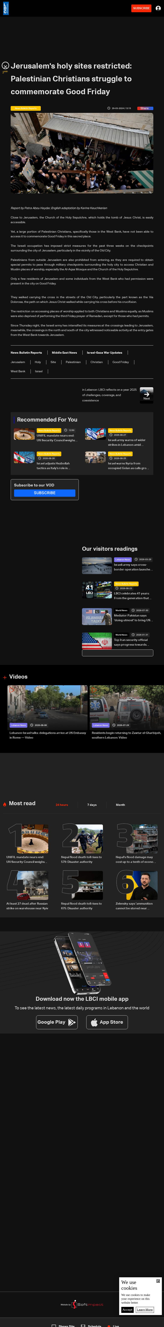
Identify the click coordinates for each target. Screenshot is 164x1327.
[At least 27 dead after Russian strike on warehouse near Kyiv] (27, 891)
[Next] (158, 712)
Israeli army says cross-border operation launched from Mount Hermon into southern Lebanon (133, 567)
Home (17, 1323)
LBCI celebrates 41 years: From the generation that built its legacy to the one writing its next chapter (131, 596)
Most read (22, 803)
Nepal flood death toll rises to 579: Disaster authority (81, 859)
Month (120, 804)
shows (118, 1323)
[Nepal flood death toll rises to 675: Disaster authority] (82, 891)
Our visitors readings (110, 549)
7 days (92, 804)
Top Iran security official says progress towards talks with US (131, 643)
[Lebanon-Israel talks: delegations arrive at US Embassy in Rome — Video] (47, 712)
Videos (18, 677)
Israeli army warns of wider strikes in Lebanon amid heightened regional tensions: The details (128, 443)
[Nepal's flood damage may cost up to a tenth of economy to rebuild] (137, 844)
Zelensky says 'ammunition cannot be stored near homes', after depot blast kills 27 (136, 906)
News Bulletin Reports (49, 430)
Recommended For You (47, 420)
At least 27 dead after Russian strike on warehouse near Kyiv (27, 906)
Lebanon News (123, 560)
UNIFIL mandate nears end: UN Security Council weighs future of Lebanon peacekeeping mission (56, 438)
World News (121, 610)
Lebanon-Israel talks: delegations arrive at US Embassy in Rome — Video (48, 735)
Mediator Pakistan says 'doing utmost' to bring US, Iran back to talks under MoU (132, 618)
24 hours (62, 804)
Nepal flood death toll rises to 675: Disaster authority (81, 906)
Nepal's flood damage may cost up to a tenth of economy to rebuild (137, 860)
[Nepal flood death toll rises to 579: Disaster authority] (82, 844)
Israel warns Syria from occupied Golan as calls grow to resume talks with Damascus (128, 466)
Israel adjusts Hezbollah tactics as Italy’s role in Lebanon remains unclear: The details (58, 466)
